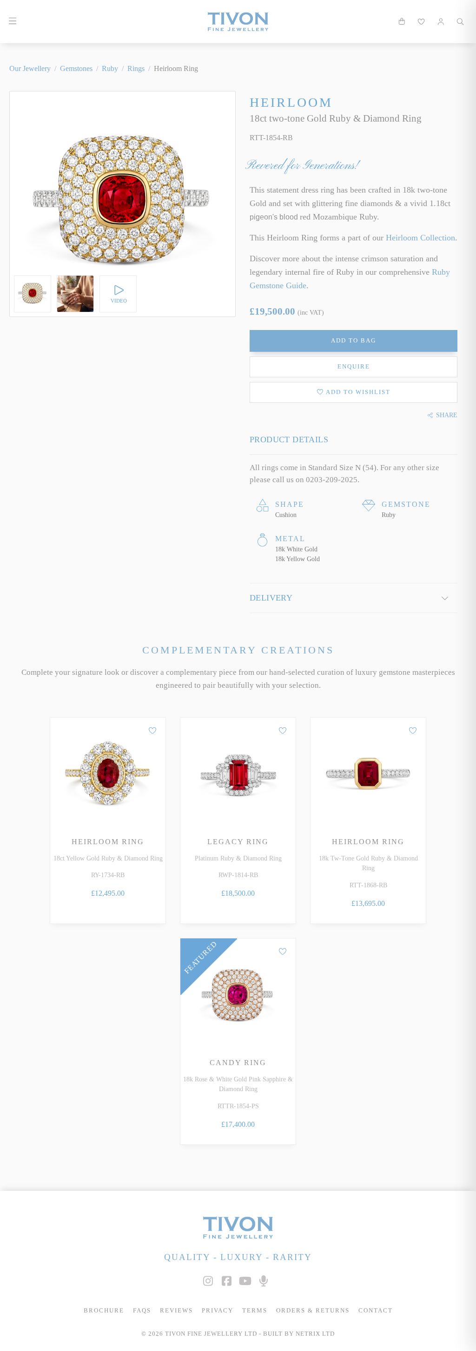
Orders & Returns (313, 1310)
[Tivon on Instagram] (208, 1281)
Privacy (217, 1310)
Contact (375, 1310)
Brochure (104, 1310)
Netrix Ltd (315, 1334)
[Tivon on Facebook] (226, 1281)
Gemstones (76, 68)
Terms (254, 1310)
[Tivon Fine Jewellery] (238, 1227)
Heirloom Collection (420, 237)
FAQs (142, 1310)
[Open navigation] (12, 21)
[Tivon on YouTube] (245, 1281)
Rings (136, 68)
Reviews (176, 1310)
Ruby (110, 68)
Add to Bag (353, 340)
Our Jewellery (30, 68)
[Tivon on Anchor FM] (264, 1281)
